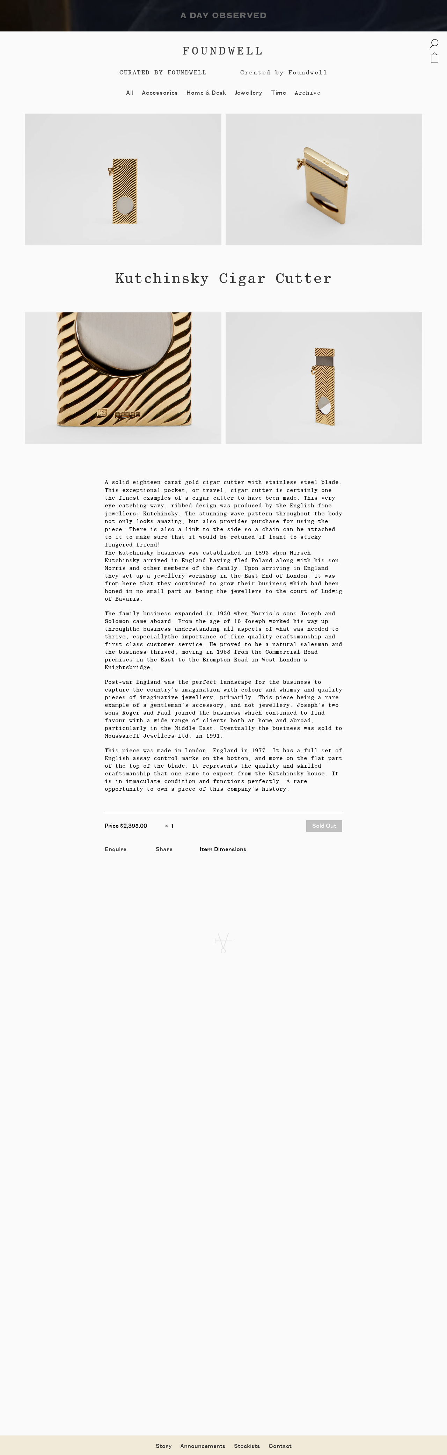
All (129, 93)
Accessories (160, 93)
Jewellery (249, 93)
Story (164, 1446)
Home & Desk (206, 93)
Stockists (247, 1446)
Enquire (115, 849)
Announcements (203, 1446)
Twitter (166, 857)
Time (278, 93)
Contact (280, 1446)
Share (164, 849)
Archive (308, 92)
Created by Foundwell (284, 72)
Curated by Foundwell (163, 72)
